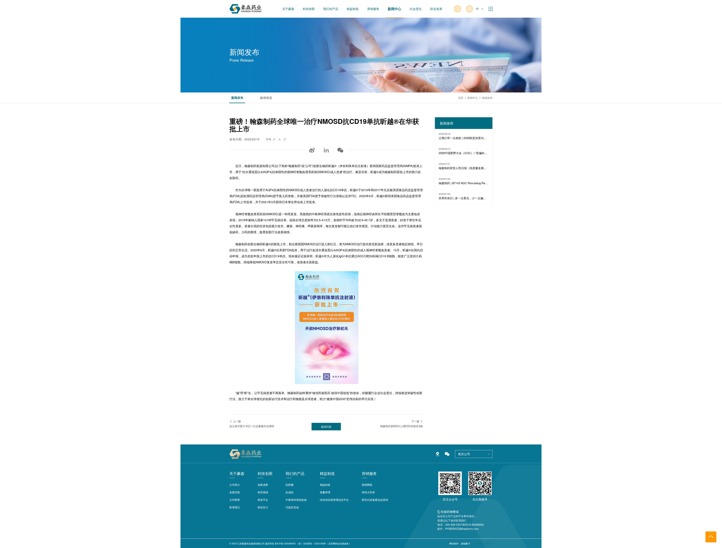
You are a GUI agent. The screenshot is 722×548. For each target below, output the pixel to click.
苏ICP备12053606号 (285, 543)
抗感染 (290, 492)
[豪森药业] (245, 9)
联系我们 (234, 507)
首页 (460, 98)
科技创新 (309, 9)
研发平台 (263, 500)
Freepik (489, 543)
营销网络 (367, 485)
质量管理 (325, 492)
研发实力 (263, 507)
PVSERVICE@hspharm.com (462, 529)
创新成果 (263, 485)
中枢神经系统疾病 (296, 500)
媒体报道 (266, 98)
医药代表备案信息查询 (375, 500)
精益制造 (353, 9)
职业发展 (436, 9)
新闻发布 (237, 98)
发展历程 (234, 492)
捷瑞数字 (465, 543)
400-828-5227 (453, 524)
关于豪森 (288, 9)
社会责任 (416, 9)
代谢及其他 (292, 507)
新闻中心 (394, 8)
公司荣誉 (234, 500)
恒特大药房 (368, 492)
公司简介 (234, 485)
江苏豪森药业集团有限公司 (251, 543)
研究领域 (263, 492)
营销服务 (373, 9)
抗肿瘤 (290, 485)
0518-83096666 (474, 524)
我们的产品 (330, 9)
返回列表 (326, 426)
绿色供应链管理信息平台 (334, 500)
